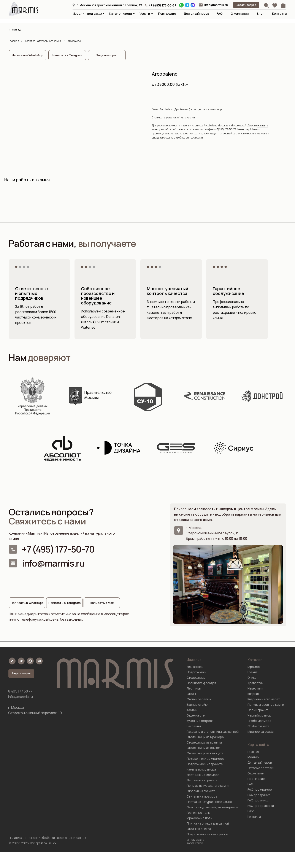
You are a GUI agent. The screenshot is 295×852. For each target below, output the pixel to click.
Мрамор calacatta (260, 731)
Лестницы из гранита (202, 780)
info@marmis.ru (216, 5)
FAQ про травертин (261, 806)
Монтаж (253, 757)
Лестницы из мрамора (203, 775)
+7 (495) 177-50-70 (58, 549)
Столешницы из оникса (203, 748)
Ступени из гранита (201, 791)
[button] (246, 5)
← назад (15, 29)
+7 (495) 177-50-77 (162, 5)
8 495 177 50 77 (20, 691)
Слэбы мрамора (259, 721)
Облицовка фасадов (201, 683)
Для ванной (195, 667)
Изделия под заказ (87, 13)
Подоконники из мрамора (206, 758)
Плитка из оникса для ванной (208, 823)
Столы (191, 694)
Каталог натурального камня (43, 41)
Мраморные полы (200, 818)
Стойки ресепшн (199, 699)
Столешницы (196, 677)
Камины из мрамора (201, 769)
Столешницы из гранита (204, 742)
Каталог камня (120, 13)
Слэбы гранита (258, 726)
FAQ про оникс (258, 800)
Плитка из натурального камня (209, 802)
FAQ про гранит (258, 795)
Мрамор (253, 667)
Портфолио (167, 13)
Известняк (255, 688)
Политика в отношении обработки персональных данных (47, 838)
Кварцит (253, 694)
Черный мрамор (259, 715)
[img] (200, 4)
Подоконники (196, 672)
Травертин (255, 683)
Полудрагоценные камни (265, 704)
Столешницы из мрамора (205, 737)
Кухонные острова (200, 721)
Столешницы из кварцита (205, 753)
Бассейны (194, 726)
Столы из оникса (199, 829)
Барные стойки (197, 704)
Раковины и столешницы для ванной (213, 731)
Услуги (145, 13)
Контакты (279, 13)
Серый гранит (257, 710)
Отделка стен (196, 715)
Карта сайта (195, 843)
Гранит (252, 672)
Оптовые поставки (260, 768)
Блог (260, 13)
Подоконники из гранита (205, 764)
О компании (240, 13)
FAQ (219, 13)
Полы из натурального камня (208, 786)
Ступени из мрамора (202, 796)
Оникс (251, 677)
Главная (14, 41)
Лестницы (194, 688)
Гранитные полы (198, 813)
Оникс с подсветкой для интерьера (212, 807)
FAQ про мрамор (259, 789)
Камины (192, 710)
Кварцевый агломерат (263, 699)
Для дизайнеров (196, 13)
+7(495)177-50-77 (225, 129)
